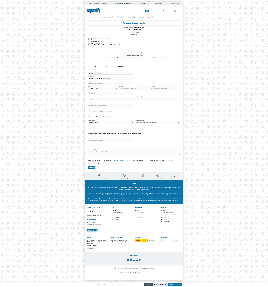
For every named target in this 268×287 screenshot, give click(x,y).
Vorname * (121, 86)
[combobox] (129, 11)
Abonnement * (91, 76)
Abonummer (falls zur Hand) (94, 71)
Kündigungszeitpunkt (139, 120)
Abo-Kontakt (115, 217)
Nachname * (152, 86)
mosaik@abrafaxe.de (92, 248)
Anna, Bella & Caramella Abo (168, 214)
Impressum (179, 6)
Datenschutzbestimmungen (120, 160)
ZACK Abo (163, 217)
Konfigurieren (148, 284)
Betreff (89, 138)
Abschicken (92, 167)
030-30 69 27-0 (91, 211)
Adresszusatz (91, 91)
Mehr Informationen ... (129, 284)
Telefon (89, 103)
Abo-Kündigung (165, 221)
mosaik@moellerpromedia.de (94, 224)
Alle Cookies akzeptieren (175, 284)
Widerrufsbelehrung (117, 212)
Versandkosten (137, 268)
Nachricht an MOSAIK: (93, 149)
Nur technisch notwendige (160, 284)
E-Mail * (89, 81)
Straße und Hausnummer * (94, 96)
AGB (156, 6)
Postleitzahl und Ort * (139, 96)
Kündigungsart (91, 120)
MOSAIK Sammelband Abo (167, 212)
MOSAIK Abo (164, 210)
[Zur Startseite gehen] (94, 11)
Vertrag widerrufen (92, 230)
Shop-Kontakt (115, 219)
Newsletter (115, 210)
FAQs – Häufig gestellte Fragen (119, 214)
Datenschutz (162, 6)
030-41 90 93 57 (90, 222)
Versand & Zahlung (171, 6)
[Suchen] (147, 11)
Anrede (89, 86)
